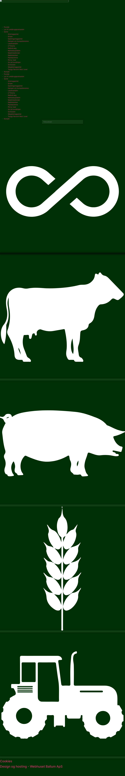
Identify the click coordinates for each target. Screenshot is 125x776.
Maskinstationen (14, 53)
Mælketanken (13, 55)
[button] (62, 253)
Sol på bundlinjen (14, 62)
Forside (6, 27)
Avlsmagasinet (13, 34)
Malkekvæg (12, 48)
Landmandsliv (13, 43)
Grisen (10, 36)
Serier (6, 32)
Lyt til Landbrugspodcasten (14, 29)
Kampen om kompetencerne (18, 41)
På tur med (12, 60)
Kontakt (7, 72)
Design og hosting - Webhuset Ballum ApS (31, 766)
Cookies (6, 761)
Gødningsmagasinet (15, 39)
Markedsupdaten (14, 51)
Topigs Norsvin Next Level (17, 69)
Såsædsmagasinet (14, 67)
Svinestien (11, 65)
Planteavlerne (13, 58)
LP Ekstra (11, 46)
